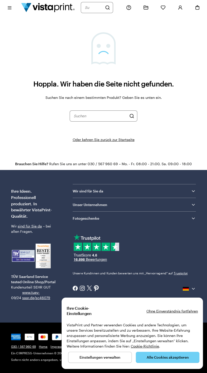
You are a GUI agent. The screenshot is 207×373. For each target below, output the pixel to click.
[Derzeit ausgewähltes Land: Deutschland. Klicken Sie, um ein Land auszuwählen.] (189, 289)
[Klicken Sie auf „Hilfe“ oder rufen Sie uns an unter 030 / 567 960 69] (128, 7)
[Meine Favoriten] (163, 7)
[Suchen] (107, 7)
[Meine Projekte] (145, 7)
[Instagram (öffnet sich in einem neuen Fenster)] (82, 288)
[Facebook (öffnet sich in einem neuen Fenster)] (75, 288)
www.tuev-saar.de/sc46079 (30, 295)
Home (43, 346)
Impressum (58, 346)
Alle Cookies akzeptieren (168, 357)
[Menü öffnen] (9, 7)
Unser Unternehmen (90, 205)
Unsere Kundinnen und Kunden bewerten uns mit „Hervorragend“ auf (130, 273)
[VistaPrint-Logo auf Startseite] (48, 7)
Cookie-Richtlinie (145, 346)
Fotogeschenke (86, 218)
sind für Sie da (30, 226)
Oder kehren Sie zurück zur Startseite (104, 139)
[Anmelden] (180, 7)
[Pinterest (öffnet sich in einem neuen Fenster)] (96, 289)
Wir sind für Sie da (88, 191)
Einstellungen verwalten (100, 357)
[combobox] (93, 7)
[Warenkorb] (197, 7)
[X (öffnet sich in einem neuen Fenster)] (89, 288)
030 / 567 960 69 (23, 346)
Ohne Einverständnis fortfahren (172, 311)
